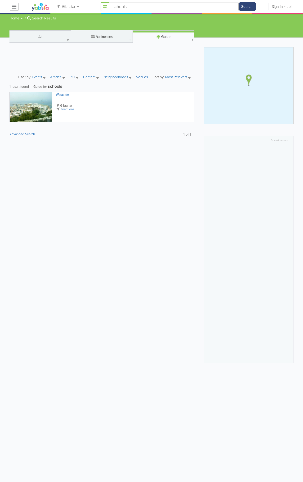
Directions (67, 109)
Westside (62, 94)
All (54, 38)
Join (290, 6)
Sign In (277, 6)
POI (73, 77)
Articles (56, 77)
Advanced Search (22, 134)
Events (37, 77)
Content (89, 77)
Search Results (44, 18)
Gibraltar (68, 6)
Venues (142, 77)
